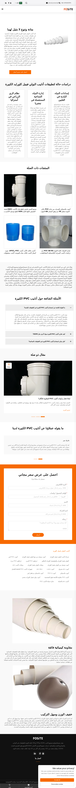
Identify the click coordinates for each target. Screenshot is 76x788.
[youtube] (10, 3)
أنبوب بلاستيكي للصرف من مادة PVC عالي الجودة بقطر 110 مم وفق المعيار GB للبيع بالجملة (55, 210)
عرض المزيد (66, 410)
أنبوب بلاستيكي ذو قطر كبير (35, 573)
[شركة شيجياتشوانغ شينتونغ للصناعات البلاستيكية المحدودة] (68, 9)
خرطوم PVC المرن (31, 561)
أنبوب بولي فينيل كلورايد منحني (31, 577)
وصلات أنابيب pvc (18, 565)
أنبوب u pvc (50, 569)
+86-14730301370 (66, 3)
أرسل (38, 535)
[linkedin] (6, 3)
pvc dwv (39, 569)
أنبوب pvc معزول (63, 569)
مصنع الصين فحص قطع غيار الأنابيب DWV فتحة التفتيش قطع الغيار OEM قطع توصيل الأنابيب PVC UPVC (20, 210)
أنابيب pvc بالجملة (63, 581)
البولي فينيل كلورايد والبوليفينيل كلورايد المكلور (55, 561)
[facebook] (9, 3)
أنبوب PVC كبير (13, 557)
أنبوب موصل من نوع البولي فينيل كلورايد (34, 557)
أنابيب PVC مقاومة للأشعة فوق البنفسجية (57, 577)
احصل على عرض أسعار (20, 72)
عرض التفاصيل (56, 190)
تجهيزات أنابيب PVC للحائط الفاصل (22, 569)
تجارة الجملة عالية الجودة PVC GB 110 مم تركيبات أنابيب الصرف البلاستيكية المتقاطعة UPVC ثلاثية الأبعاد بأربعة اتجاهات (55, 252)
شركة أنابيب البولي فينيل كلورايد (59, 557)
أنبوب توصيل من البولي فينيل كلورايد (58, 565)
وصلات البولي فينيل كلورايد (35, 565)
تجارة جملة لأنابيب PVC (47, 581)
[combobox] (63, 497)
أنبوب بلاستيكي (64, 573)
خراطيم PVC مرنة (16, 561)
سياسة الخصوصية (11, 782)
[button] (43, 416)
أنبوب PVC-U (52, 573)
